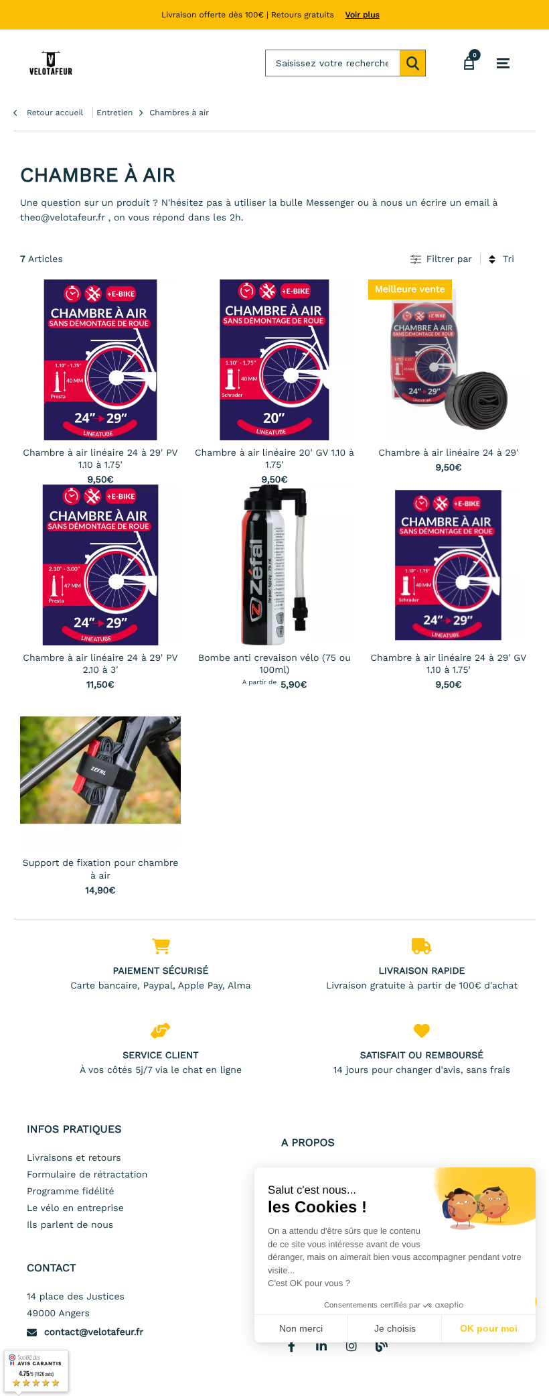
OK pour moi (489, 1328)
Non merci (301, 1328)
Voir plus (362, 14)
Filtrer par (449, 259)
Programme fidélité (70, 1191)
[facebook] (291, 1346)
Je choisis (395, 1328)
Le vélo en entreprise (75, 1208)
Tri (508, 259)
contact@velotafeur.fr (93, 1332)
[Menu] (503, 63)
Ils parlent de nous (70, 1225)
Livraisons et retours (74, 1158)
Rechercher (412, 63)
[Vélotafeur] (51, 63)
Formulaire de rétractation (87, 1174)
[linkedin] (321, 1346)
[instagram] (351, 1346)
